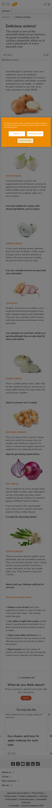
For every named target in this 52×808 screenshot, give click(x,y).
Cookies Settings (25, 141)
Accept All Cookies (35, 134)
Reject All (17, 134)
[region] (26, 132)
